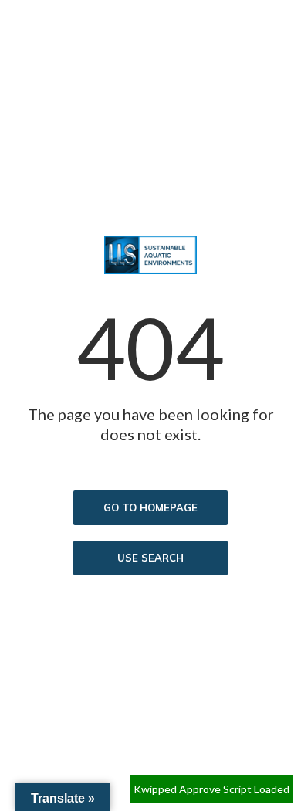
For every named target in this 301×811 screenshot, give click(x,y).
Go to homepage (150, 507)
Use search (150, 557)
